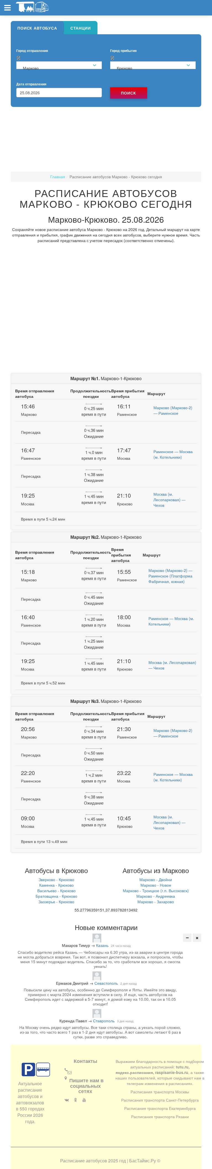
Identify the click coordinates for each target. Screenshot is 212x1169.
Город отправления (32, 50)
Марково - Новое (156, 885)
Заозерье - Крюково (56, 901)
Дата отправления (31, 84)
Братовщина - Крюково (56, 896)
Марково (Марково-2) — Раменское (172, 410)
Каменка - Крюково (56, 885)
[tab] (37, 27)
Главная (57, 176)
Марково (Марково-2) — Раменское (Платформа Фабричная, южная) (170, 576)
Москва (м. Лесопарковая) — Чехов (169, 499)
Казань (102, 945)
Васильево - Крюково (56, 890)
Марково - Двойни (155, 879)
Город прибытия (123, 50)
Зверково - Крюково (56, 879)
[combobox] (59, 65)
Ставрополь (104, 1020)
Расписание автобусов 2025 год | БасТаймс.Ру (108, 1160)
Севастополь (106, 983)
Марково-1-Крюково (106, 378)
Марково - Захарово (155, 901)
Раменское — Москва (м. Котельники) (173, 454)
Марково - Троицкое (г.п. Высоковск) (156, 890)
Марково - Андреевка (155, 896)
